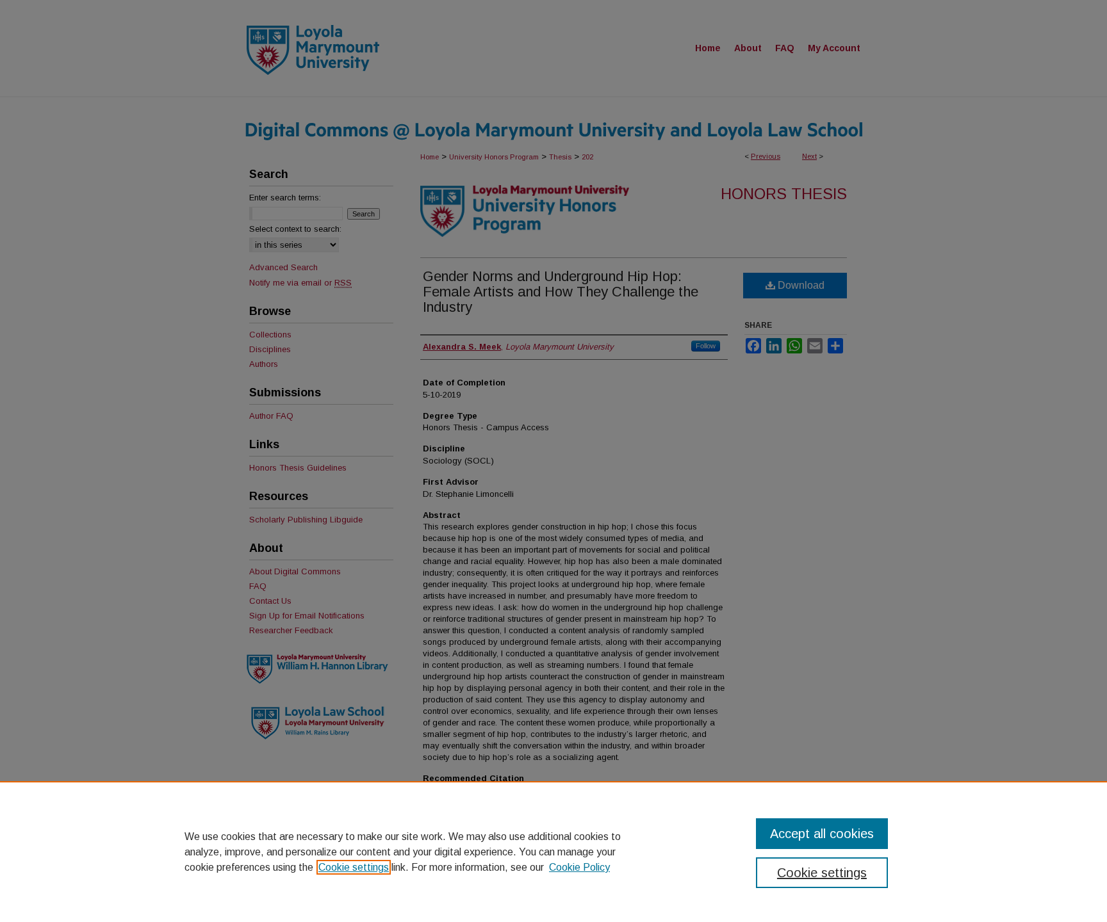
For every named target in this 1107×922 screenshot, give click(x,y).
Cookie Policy (579, 867)
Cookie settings (353, 867)
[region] (553, 851)
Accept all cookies (822, 834)
